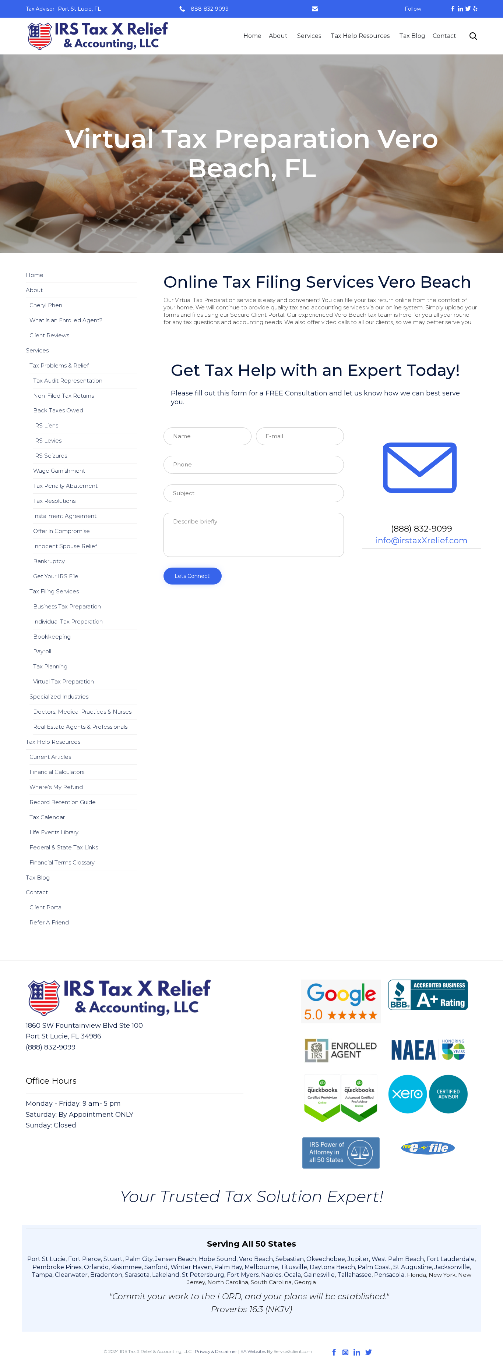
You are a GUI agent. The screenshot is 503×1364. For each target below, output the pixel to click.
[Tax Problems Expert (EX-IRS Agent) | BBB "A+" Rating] (98, 36)
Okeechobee (325, 1258)
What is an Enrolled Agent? (65, 320)
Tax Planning (50, 666)
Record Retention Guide (62, 802)
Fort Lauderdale (450, 1258)
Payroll (42, 651)
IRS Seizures (50, 455)
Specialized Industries (58, 696)
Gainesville (319, 1274)
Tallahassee (354, 1274)
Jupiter (358, 1258)
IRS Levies (47, 440)
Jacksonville (452, 1267)
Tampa (42, 1274)
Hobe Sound (217, 1258)
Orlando (96, 1267)
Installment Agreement (64, 515)
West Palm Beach (398, 1258)
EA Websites (253, 1351)
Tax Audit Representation (67, 380)
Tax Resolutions (54, 500)
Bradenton (106, 1274)
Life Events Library (53, 832)
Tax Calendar (47, 817)
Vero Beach (256, 1258)
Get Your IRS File (55, 576)
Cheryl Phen (45, 305)
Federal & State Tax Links (63, 847)
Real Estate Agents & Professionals (80, 726)
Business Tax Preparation (67, 606)
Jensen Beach (175, 1258)
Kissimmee (126, 1267)
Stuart (113, 1258)
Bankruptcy (49, 561)
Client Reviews (49, 335)
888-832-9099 (210, 9)
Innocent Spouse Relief (65, 546)
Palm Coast (374, 1267)
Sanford (156, 1267)
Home (252, 35)
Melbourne (261, 1267)
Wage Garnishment (59, 470)
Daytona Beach (332, 1267)
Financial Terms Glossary (62, 862)
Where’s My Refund (56, 787)
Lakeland (165, 1274)
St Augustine (412, 1267)
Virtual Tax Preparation (63, 681)
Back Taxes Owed (58, 410)
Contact (444, 35)
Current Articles (50, 756)
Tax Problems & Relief (59, 365)
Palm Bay (228, 1267)
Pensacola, (390, 1274)
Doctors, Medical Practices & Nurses (82, 711)
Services (309, 35)
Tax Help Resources (360, 35)
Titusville (294, 1267)
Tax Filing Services (54, 591)
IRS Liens (45, 425)
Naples (271, 1274)
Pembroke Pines (56, 1267)
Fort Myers (242, 1274)
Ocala (292, 1274)
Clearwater (71, 1274)
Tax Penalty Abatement (65, 485)
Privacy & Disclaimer (216, 1351)
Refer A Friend (49, 922)
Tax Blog (412, 35)
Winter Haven (191, 1267)
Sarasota (137, 1274)
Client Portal (46, 907)
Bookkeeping (52, 636)
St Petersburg (203, 1274)
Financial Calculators (56, 771)
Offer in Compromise (61, 531)
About (278, 35)
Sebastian (289, 1258)
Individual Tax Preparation (68, 621)
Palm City (138, 1258)
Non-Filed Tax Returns (63, 395)
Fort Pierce (84, 1258)
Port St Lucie (46, 1258)
